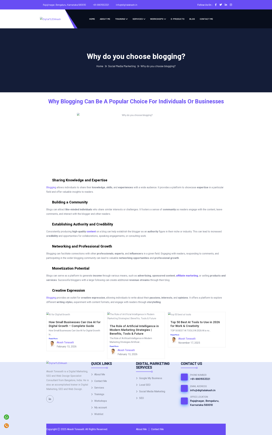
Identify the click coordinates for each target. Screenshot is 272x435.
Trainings (99, 394)
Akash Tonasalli (65, 342)
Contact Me (206, 18)
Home (92, 18)
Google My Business (150, 378)
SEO (141, 398)
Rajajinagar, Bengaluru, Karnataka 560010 (204, 402)
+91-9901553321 (101, 4)
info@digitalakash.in (126, 4)
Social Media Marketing (122, 66)
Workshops (156, 18)
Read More (53, 338)
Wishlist (98, 414)
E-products (177, 18)
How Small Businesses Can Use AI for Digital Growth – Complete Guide (75, 324)
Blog (192, 18)
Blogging (51, 187)
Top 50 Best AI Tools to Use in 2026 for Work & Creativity (195, 324)
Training (120, 18)
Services (138, 18)
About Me (105, 18)
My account (100, 407)
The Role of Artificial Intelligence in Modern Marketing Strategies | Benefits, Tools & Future (134, 329)
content (91, 231)
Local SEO (144, 384)
